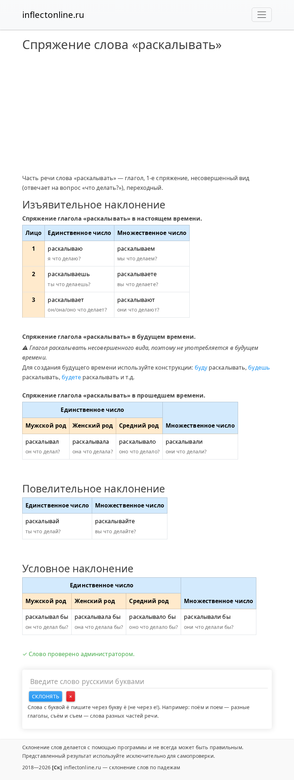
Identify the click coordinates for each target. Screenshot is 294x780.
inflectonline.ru (53, 14)
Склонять (45, 696)
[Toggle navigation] (262, 15)
